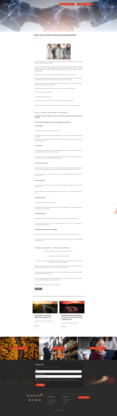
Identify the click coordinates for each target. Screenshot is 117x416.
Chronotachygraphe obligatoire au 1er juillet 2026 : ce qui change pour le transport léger (71, 317)
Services (67, 7)
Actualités (85, 7)
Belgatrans (59, 7)
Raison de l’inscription (40, 374)
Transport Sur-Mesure (52, 400)
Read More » (37, 325)
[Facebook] (29, 400)
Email (36, 369)
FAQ (64, 403)
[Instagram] (33, 400)
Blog (92, 7)
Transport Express (51, 399)
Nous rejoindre (66, 400)
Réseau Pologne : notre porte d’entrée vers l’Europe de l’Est (42, 316)
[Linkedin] (36, 400)
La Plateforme (76, 7)
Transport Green (51, 403)
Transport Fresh (51, 402)
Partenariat (65, 402)
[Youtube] (39, 400)
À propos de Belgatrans (67, 399)
